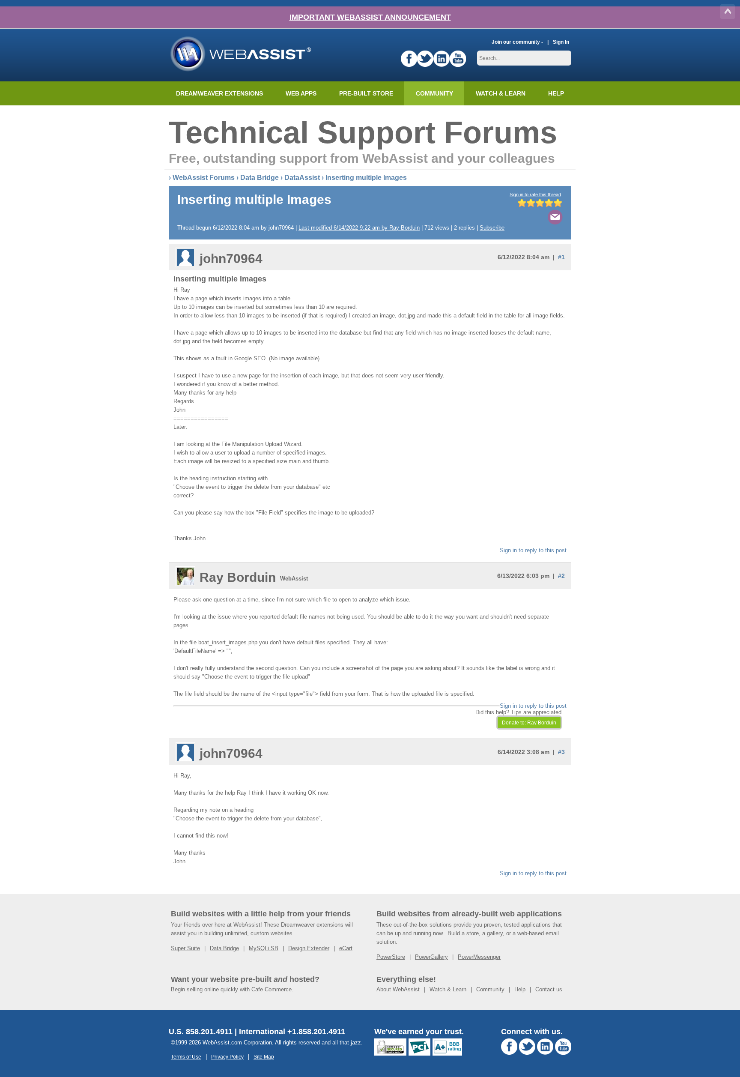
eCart (345, 948)
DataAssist (302, 177)
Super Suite (185, 948)
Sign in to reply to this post (533, 550)
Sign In (561, 42)
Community (434, 93)
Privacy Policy (227, 1056)
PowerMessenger (479, 957)
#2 (561, 575)
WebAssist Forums (204, 177)
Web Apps (301, 93)
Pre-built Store (366, 93)
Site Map (264, 1056)
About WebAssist (398, 989)
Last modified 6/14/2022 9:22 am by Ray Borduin (359, 227)
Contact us (548, 989)
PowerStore (390, 957)
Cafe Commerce (271, 989)
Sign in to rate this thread (535, 194)
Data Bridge (259, 177)
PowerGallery (431, 957)
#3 (561, 751)
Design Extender (308, 948)
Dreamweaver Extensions (219, 93)
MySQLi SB (263, 948)
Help (519, 989)
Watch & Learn (500, 93)
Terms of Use (186, 1056)
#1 (561, 257)
